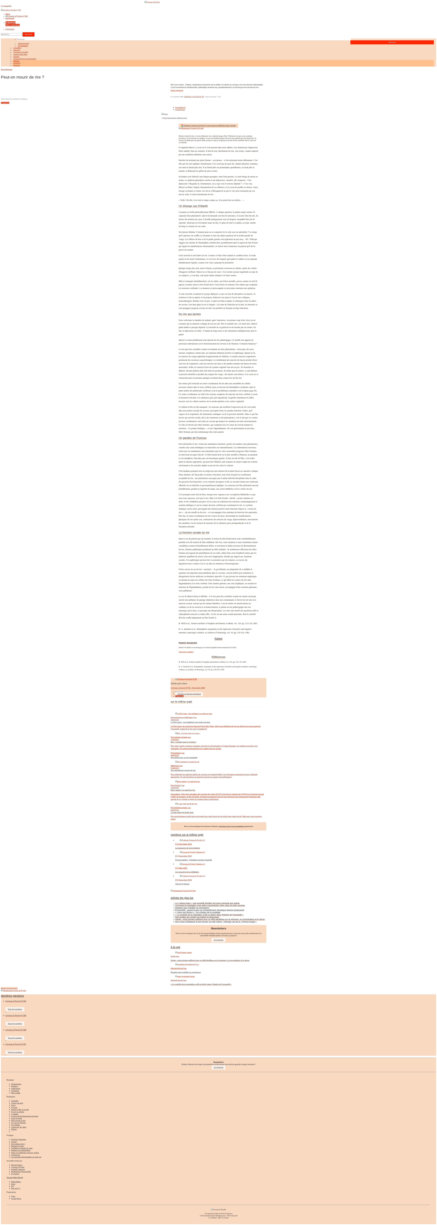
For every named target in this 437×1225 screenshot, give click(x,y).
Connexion (9, 29)
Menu (7, 14)
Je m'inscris (218, 1067)
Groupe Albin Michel (15, 1178)
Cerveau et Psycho (17, 1167)
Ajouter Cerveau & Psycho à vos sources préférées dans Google (210, 126)
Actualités (14, 1101)
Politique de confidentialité (20, 1150)
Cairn (13, 1196)
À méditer (14, 1114)
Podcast (16, 65)
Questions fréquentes (18, 1139)
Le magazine (23, 46)
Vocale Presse (16, 1198)
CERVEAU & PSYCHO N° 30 (194, 97)
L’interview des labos (18, 1127)
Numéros (14, 1086)
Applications (15, 1088)
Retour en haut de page (9, 988)
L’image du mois (17, 1103)
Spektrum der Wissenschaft (21, 1171)
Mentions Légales (17, 1146)
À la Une (175, 947)
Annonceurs (15, 1155)
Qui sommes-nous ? (18, 1144)
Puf (12, 1186)
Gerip (13, 1184)
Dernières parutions (12, 995)
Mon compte (15, 1093)
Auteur (218, 638)
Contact (14, 1141)
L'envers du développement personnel (24, 1116)
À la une (14, 1107)
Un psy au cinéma (17, 1111)
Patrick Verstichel (177, 90)
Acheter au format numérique (189, 694)
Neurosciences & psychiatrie (24, 59)
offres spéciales (12, 23)
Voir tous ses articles (186, 652)
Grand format (180, 109)
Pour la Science (16, 1165)
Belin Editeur (16, 1181)
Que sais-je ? (15, 1188)
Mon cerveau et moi (18, 1120)
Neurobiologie (6, 70)
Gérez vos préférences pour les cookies (25, 1152)
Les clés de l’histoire (18, 1122)
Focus (13, 1105)
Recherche (9, 18)
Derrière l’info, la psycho (20, 1109)
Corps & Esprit (16, 1118)
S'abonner (5, 103)
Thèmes (14, 1129)
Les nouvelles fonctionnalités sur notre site (26, 1157)
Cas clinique (15, 1125)
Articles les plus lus (182, 897)
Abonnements (16, 1084)
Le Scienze (15, 1173)
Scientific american (18, 1169)
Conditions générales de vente (22, 1148)
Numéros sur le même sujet (187, 834)
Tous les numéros (15, 1009)
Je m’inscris (218, 940)
